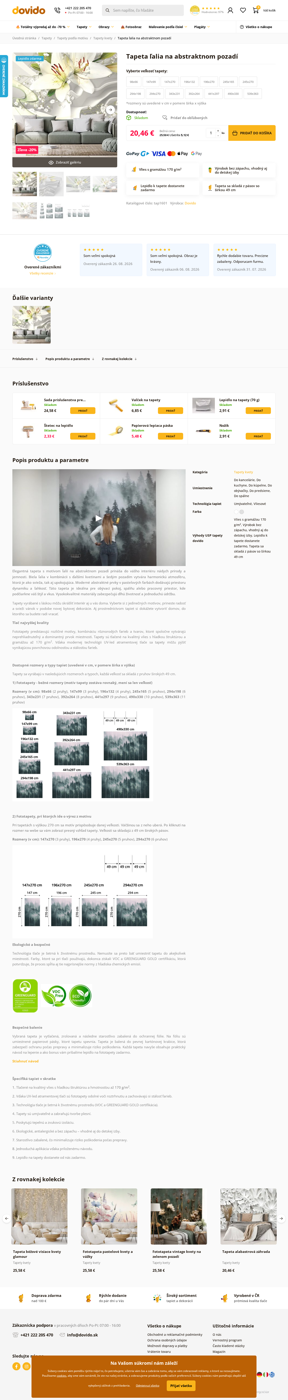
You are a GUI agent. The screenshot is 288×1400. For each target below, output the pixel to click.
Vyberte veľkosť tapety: (147, 71)
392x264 (194, 94)
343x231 (174, 94)
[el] (272, 1374)
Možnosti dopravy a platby (167, 1346)
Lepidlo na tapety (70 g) (239, 400)
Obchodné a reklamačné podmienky (174, 1334)
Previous (6, 1218)
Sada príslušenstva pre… (65, 400)
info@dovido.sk (82, 1335)
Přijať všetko (181, 1385)
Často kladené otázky (229, 1346)
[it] (266, 1374)
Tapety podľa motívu (72, 38)
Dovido (190, 203)
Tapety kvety (102, 38)
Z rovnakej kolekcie (117, 359)
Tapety (47, 38)
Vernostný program (227, 1340)
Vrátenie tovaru (159, 1351)
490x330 (233, 94)
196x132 (189, 82)
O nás (217, 1334)
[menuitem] (42, 27)
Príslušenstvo (22, 359)
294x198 (135, 94)
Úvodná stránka (24, 38)
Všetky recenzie (42, 273)
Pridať (82, 410)
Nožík (224, 425)
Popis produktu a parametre (67, 359)
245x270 (248, 82)
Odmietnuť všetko (147, 1385)
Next (110, 109)
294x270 (154, 94)
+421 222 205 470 (36, 1335)
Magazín (219, 1351)
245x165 (228, 82)
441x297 (213, 94)
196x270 (208, 82)
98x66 (134, 82)
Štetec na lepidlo (58, 425)
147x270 (169, 82)
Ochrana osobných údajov (167, 1340)
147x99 (151, 82)
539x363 (252, 94)
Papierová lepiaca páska (152, 425)
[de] (260, 1374)
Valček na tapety (146, 400)
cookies (61, 1376)
